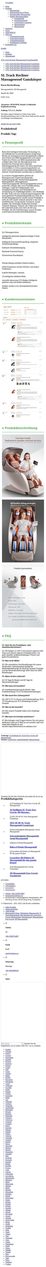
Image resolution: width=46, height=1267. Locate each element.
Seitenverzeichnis (11, 909)
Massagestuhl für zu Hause (19, 12)
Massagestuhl (14, 10)
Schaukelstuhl (19, 18)
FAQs (7, 31)
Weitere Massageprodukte (19, 16)
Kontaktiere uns (11, 45)
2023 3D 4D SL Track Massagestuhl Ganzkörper (22, 824)
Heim (7, 6)
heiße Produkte (10, 907)
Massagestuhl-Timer (12, 913)
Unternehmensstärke (17, 39)
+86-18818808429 (12, 971)
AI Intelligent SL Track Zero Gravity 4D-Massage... (23, 811)
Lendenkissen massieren (22, 23)
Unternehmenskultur (17, 41)
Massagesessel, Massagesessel (32, 917)
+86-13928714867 (12, 936)
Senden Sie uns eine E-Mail (10, 124)
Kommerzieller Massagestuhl (20, 14)
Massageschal (19, 27)
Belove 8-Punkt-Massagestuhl (23, 847)
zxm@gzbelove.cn (12, 953)
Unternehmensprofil (17, 37)
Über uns (8, 35)
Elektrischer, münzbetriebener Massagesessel (23, 740)
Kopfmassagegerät (20, 21)
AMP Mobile (10, 911)
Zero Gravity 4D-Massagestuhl (16, 919)
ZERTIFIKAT (10, 33)
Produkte (8, 8)
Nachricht (8, 29)
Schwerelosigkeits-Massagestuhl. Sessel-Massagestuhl (24, 837)
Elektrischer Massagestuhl (29, 913)
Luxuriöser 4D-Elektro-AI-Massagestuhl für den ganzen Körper (23, 860)
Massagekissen (19, 25)
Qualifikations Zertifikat (18, 43)
